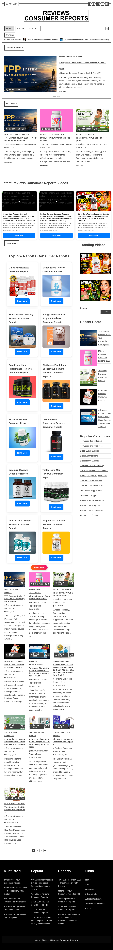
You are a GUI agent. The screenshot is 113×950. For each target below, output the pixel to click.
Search (83, 308)
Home (9, 29)
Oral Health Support (89, 495)
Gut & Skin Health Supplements (94, 471)
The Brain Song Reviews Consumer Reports (63, 742)
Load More (39, 567)
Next (45, 850)
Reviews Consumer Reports (64, 940)
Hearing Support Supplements (93, 476)
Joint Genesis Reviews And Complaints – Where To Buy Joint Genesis (42, 920)
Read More (62, 91)
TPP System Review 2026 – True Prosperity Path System (14, 598)
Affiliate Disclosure (93, 899)
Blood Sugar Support (89, 451)
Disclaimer (90, 889)
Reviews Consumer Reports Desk (75, 73)
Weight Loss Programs (14, 804)
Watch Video (19, 235)
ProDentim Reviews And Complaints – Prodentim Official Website (14, 742)
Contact (34, 29)
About (20, 29)
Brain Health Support (89, 461)
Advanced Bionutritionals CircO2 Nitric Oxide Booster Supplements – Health (50, 39)
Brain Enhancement (62, 661)
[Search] (107, 28)
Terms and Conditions (95, 904)
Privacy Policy (91, 894)
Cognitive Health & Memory (92, 466)
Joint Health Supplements (91, 485)
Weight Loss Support (85, 134)
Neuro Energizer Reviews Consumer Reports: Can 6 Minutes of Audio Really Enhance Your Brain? (63, 670)
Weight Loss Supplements (52, 134)
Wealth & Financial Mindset (71, 56)
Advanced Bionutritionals (91, 441)
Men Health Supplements (91, 490)
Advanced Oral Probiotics (91, 446)
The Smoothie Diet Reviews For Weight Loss (14, 809)
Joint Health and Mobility (91, 480)
